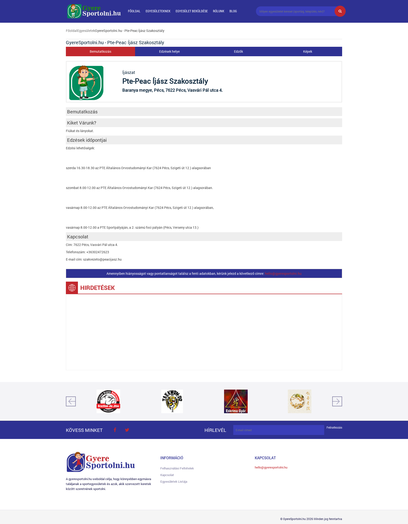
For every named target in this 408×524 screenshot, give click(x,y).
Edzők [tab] (238, 51)
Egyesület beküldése (192, 11)
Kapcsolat (167, 475)
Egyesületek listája (173, 481)
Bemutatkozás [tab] (100, 51)
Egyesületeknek (158, 11)
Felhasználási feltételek (177, 468)
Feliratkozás (334, 427)
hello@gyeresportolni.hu (283, 273)
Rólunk (218, 11)
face (115, 430)
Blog (233, 11)
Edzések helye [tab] (169, 51)
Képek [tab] (307, 51)
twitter (127, 430)
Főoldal (134, 11)
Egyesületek (86, 30)
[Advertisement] (204, 332)
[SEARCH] (340, 11)
